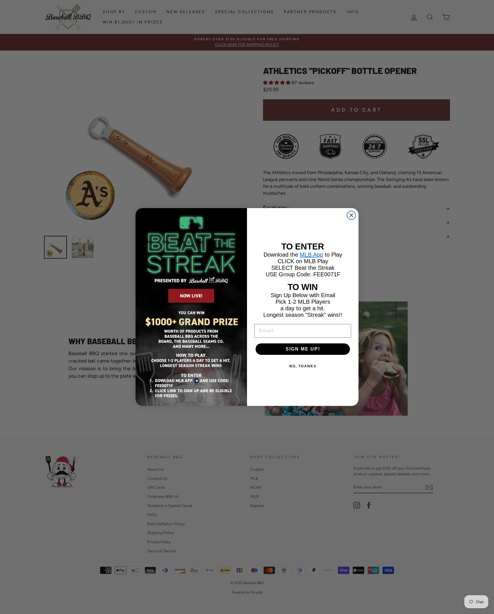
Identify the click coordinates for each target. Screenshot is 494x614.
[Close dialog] (351, 215)
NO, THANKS (302, 366)
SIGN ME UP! (303, 349)
